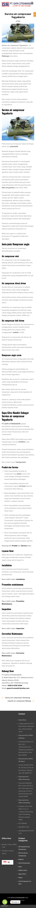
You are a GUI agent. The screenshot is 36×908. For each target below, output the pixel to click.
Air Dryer (22, 486)
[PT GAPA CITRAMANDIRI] (17, 5)
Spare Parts (22, 874)
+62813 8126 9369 (14, 685)
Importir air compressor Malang (19, 701)
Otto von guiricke (8, 188)
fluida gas (5, 56)
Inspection (20, 628)
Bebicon (21, 859)
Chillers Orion (22, 870)
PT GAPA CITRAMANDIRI (17, 897)
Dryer (20, 866)
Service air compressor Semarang (17, 698)
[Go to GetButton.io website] (5, 906)
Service (24, 546)
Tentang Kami (21, 462)
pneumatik (14, 146)
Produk (15, 546)
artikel (18, 21)
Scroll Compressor (24, 863)
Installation (20, 579)
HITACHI (21, 442)
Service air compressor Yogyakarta (18, 15)
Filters (20, 877)
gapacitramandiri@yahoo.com (18, 688)
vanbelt (15, 332)
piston (19, 474)
